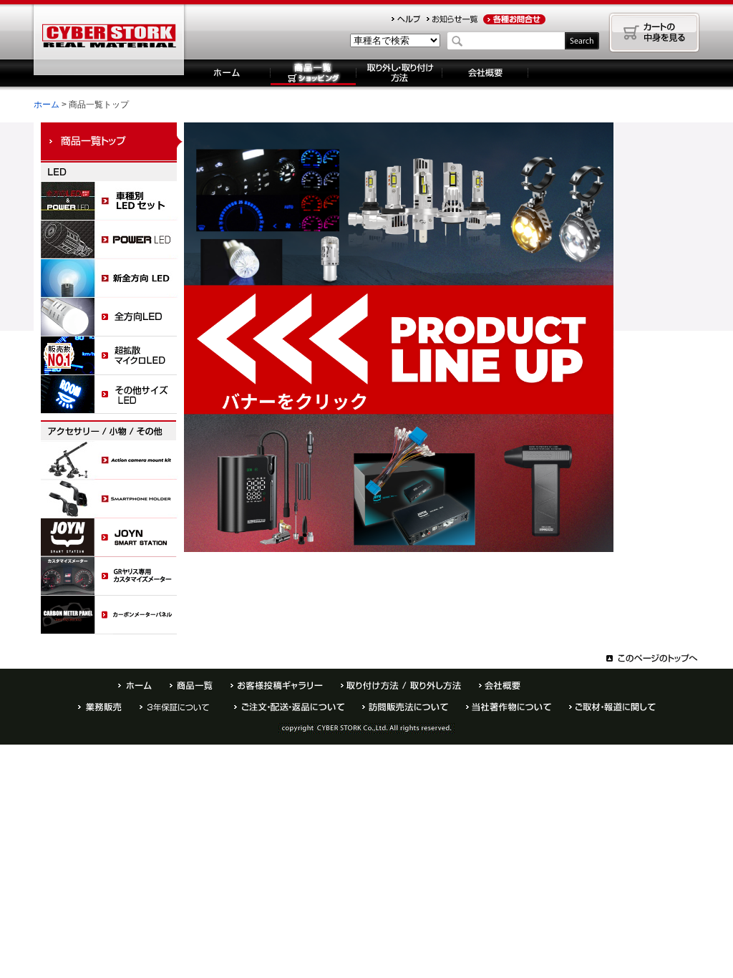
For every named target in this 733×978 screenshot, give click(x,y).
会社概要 (485, 73)
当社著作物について (508, 707)
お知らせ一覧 (452, 19)
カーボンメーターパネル (112, 615)
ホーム (227, 73)
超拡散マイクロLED (112, 356)
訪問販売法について (405, 707)
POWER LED (112, 240)
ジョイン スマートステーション (112, 537)
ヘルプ (406, 19)
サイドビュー (112, 394)
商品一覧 (191, 685)
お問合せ (514, 19)
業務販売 (99, 707)
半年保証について (178, 707)
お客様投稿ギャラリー (276, 685)
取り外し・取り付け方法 (399, 73)
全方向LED (112, 317)
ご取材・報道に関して (612, 707)
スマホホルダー (112, 499)
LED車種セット (112, 201)
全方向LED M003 (112, 278)
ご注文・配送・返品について (289, 707)
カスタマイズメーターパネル (112, 576)
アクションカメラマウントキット (112, 460)
